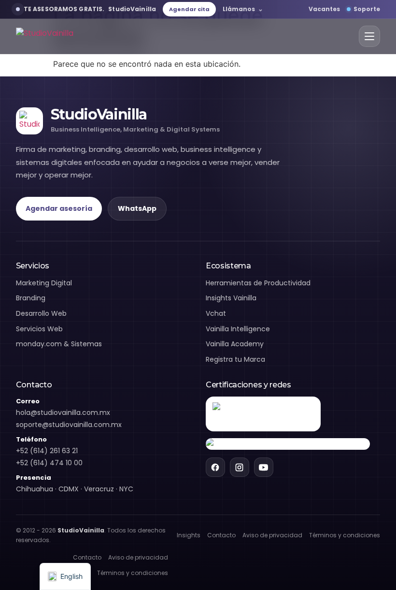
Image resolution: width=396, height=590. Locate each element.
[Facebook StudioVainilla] (215, 467)
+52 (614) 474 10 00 (49, 463)
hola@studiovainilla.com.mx (63, 412)
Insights (188, 535)
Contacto (221, 535)
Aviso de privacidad (272, 535)
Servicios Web (39, 329)
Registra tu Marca (235, 359)
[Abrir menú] (369, 36)
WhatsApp (137, 208)
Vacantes (324, 9)
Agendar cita (189, 9)
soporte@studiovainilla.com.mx (69, 424)
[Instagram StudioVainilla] (239, 467)
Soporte (367, 9)
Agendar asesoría (59, 208)
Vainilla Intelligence (238, 329)
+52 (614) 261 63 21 (47, 451)
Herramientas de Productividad (258, 283)
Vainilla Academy (235, 344)
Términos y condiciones (344, 535)
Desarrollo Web (41, 313)
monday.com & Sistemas (59, 344)
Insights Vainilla (231, 298)
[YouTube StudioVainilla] (263, 467)
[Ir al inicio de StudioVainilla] (44, 36)
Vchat (216, 313)
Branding (30, 298)
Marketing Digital (44, 283)
